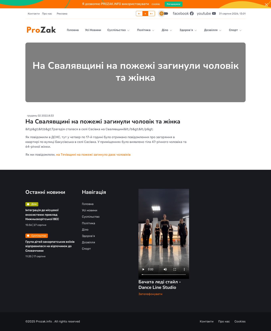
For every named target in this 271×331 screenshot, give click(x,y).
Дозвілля (211, 30)
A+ (151, 14)
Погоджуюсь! (174, 4)
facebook (181, 13)
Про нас (47, 13)
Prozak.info (44, 321)
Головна (73, 30)
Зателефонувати (150, 294)
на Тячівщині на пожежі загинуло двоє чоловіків (93, 154)
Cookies (240, 321)
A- (139, 14)
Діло (165, 30)
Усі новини (93, 30)
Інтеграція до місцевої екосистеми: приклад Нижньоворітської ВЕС (42, 214)
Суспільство (116, 30)
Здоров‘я (187, 30)
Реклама (62, 13)
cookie (156, 4)
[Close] (266, 4)
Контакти (34, 13)
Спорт (233, 30)
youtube (204, 13)
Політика (144, 30)
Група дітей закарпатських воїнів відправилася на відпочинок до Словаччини (50, 246)
